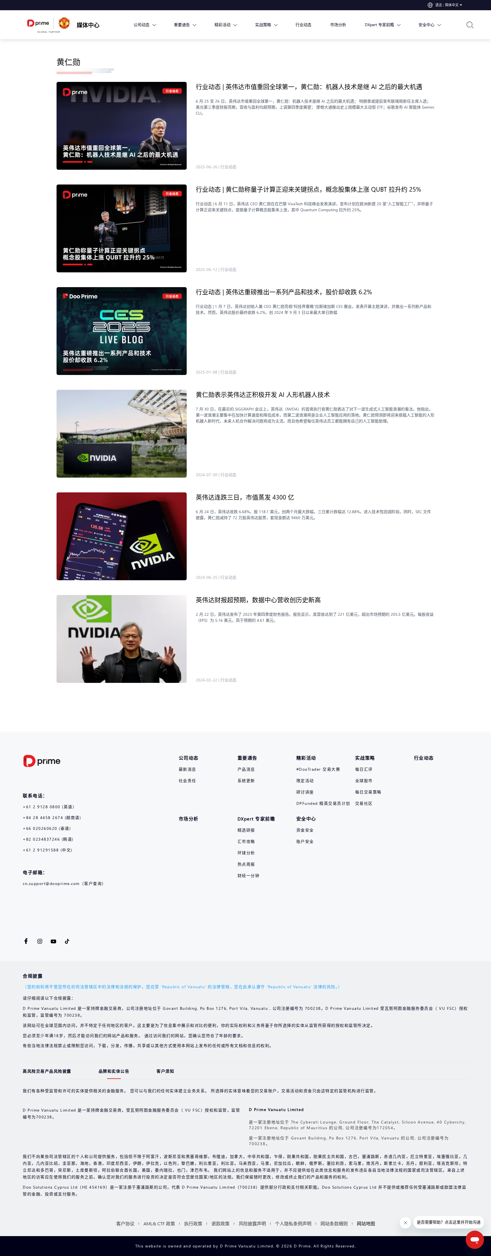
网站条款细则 (334, 1223)
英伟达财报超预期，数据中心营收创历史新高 (259, 599)
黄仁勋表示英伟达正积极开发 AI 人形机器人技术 (264, 394)
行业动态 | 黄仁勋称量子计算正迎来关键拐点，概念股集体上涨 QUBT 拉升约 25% (308, 189)
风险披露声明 (252, 1223)
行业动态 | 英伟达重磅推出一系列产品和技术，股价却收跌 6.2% (285, 291)
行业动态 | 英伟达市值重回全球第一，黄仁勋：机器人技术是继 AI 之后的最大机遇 (309, 86)
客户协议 (125, 1223)
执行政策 (193, 1223)
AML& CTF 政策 (159, 1223)
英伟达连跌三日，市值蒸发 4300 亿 (246, 497)
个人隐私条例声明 (293, 1223)
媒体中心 (88, 25)
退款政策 (220, 1223)
